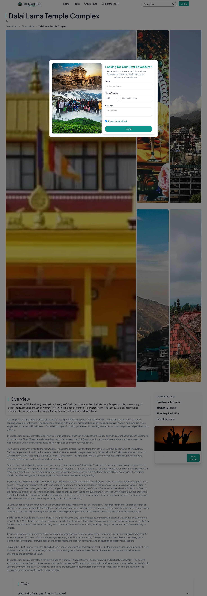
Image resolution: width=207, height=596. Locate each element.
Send (129, 128)
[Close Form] (153, 61)
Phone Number (112, 93)
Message (109, 105)
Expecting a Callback (117, 121)
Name (107, 81)
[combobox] (106, 98)
